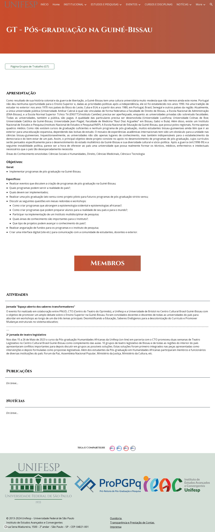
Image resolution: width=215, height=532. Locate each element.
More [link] (199, 4)
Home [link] (56, 4)
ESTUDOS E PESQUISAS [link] (105, 4)
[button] (211, 4)
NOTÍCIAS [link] (182, 4)
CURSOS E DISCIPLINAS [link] (159, 4)
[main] (107, 27)
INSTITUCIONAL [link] (73, 4)
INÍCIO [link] (44, 4)
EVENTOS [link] (131, 4)
